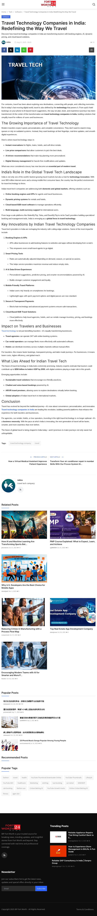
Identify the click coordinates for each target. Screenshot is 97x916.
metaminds (5, 635)
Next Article (55, 457)
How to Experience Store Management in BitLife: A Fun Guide (81, 849)
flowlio (4, 679)
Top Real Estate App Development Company (71, 629)
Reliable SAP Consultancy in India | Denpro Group (71, 861)
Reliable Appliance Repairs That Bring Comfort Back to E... (81, 835)
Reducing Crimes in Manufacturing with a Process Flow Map (21, 630)
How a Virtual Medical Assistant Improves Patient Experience (27, 462)
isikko (20, 480)
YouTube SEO (8, 783)
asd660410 (23, 720)
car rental (70, 783)
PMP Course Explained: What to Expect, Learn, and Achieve (72, 542)
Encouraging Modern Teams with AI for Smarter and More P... (20, 674)
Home (4, 12)
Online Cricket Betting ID (78, 788)
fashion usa (21, 788)
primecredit (7, 712)
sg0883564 (53, 547)
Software (18, 12)
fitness (5, 794)
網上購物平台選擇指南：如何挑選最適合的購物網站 (23, 732)
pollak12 (71, 855)
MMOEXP (81, 783)
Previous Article (40, 457)
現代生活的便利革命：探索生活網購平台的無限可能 (23, 701)
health (24, 777)
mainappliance (73, 841)
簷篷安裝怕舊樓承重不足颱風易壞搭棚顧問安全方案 (40, 718)
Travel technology (9, 331)
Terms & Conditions (85, 909)
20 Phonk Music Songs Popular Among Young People (43, 740)
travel (37, 443)
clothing (45, 783)
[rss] (4, 855)
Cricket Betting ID (36, 788)
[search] (94, 4)
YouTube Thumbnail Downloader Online (46, 777)
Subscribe (41, 888)
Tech (10, 12)
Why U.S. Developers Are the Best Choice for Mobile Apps (23, 586)
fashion (6, 777)
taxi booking (57, 783)
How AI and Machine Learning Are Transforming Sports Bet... (18, 542)
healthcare (22, 783)
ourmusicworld (25, 743)
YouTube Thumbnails (73, 777)
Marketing (34, 783)
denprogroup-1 (57, 866)
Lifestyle (89, 777)
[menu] (3, 4)
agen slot (16, 794)
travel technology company (20, 443)
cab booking (7, 788)
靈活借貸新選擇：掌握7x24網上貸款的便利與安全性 (24, 709)
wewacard (6, 704)
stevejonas (53, 632)
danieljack (5, 591)
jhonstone (5, 547)
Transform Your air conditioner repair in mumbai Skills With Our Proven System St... (72, 462)
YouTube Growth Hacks (56, 788)
